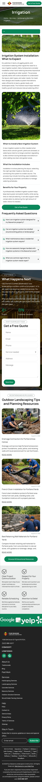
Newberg (14, 756)
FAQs (3, 707)
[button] (3, 3)
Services (13, 18)
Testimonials (6, 665)
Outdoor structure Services (11, 695)
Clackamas (16, 754)
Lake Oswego (8, 751)
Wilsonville (32, 756)
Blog (3, 669)
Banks (34, 754)
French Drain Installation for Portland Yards (20, 489)
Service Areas (6, 714)
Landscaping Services (25, 18)
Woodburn (21, 758)
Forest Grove (26, 754)
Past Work (6, 672)
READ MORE (7, 455)
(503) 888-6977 (23, 779)
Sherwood (27, 751)
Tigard (34, 751)
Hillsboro (33, 749)
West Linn (7, 754)
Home (6, 18)
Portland (25, 749)
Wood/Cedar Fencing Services (12, 698)
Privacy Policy (6, 717)
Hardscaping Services (9, 681)
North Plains (23, 756)
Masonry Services (8, 691)
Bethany (7, 756)
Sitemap (5, 724)
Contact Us (5, 710)
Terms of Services (8, 721)
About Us (6, 661)
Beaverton (18, 749)
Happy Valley (18, 751)
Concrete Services (8, 688)
